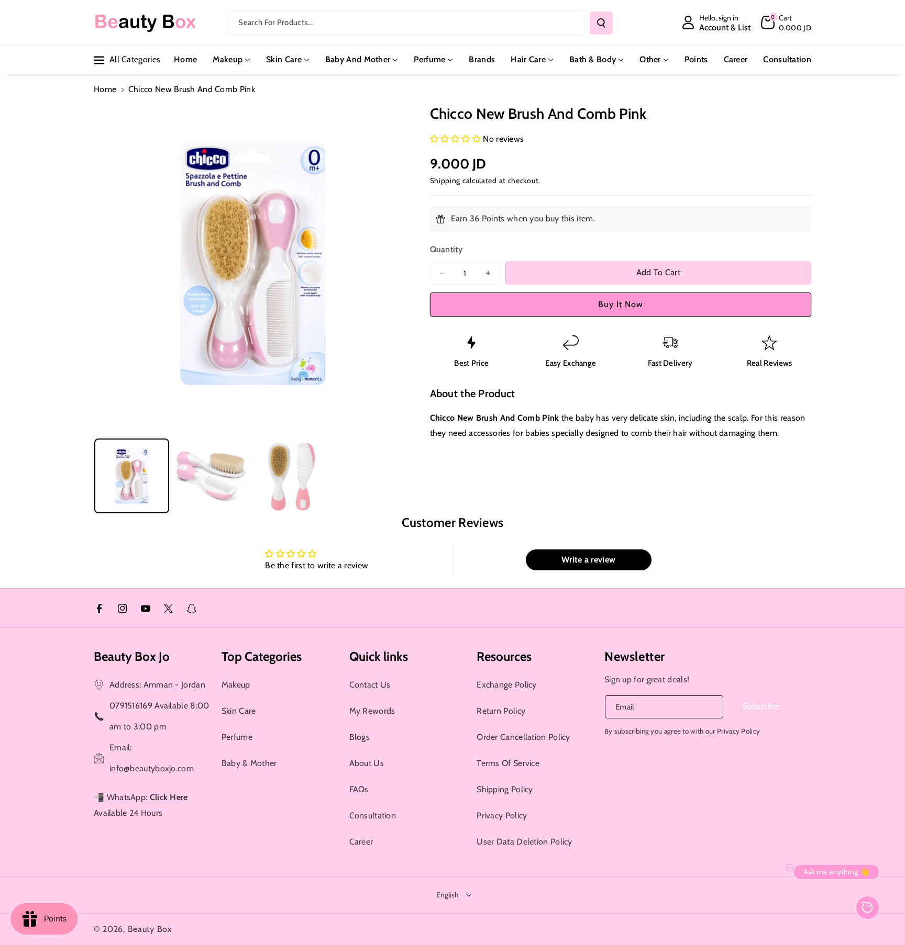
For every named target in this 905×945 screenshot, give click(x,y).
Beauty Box (150, 929)
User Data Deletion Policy (524, 842)
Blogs (359, 737)
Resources (504, 656)
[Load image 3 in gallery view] (292, 475)
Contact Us (370, 685)
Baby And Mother (358, 59)
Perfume (429, 59)
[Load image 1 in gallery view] (131, 475)
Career (361, 842)
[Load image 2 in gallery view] (211, 475)
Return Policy (501, 711)
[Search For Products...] (601, 23)
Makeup (227, 59)
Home (105, 89)
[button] (786, 22)
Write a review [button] (588, 560)
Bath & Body (592, 59)
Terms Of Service (508, 763)
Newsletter (634, 656)
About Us (366, 763)
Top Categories (262, 656)
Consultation (372, 815)
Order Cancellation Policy (523, 737)
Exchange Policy (507, 685)
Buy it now (620, 304)
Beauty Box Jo (132, 656)
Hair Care (528, 59)
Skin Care (284, 59)
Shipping (445, 181)
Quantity (446, 249)
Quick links (378, 656)
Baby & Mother (249, 763)
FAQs (359, 789)
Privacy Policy (502, 815)
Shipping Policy (505, 789)
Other (650, 59)
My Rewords (372, 711)
